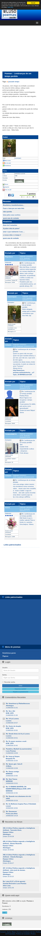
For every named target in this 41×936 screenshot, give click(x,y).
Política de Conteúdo (23, 934)
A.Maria (8, 766)
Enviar (6, 184)
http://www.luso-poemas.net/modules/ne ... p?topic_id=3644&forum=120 (23, 372)
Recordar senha (9, 682)
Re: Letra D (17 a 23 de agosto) (14, 881)
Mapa (13, 932)
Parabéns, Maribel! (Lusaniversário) (19, 749)
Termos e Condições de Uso (26, 932)
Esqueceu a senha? (20, 689)
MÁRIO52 (9, 773)
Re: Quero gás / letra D (14, 764)
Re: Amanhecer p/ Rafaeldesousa (18, 703)
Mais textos (8, 160)
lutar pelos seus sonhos (11, 215)
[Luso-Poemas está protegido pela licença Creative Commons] (6, 924)
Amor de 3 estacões (10, 225)
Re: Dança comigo (12, 771)
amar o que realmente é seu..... (14, 232)
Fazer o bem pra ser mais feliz (13, 208)
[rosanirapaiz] (20, 148)
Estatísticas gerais (9, 653)
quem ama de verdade (11, 218)
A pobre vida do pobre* (11, 228)
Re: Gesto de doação (13, 726)
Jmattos (8, 385)
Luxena (8, 721)
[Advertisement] (20, 48)
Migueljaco (9, 257)
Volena (7, 507)
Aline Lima (7, 885)
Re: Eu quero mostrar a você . (16, 741)
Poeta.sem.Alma (11, 813)
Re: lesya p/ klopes (13, 756)
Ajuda (9, 932)
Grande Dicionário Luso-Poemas (14, 883)
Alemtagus (10, 705)
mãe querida (7, 211)
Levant (8, 806)
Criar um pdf (8, 189)
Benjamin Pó (10, 758)
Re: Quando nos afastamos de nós (18, 796)
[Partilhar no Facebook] (9, 195)
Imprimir (7, 187)
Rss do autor (7, 163)
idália (8, 798)
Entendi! (33, 3)
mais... (5, 912)
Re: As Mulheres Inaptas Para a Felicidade (21, 804)
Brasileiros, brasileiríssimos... (13, 205)
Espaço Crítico (8, 832)
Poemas (8, 73)
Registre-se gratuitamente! (20, 692)
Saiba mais (10, 7)
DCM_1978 (9, 713)
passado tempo (13, 81)
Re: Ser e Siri (10, 711)
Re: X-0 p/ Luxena (12, 718)
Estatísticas (8, 165)
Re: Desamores (11, 811)
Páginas (5, 656)
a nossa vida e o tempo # (12, 235)
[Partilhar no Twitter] (12, 195)
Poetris (33, 934)
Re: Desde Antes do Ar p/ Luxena (18, 734)
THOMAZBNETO (11, 434)
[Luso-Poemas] (20, 14)
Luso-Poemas (11, 751)
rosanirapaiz (12, 297)
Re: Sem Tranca (11, 779)
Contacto (3, 932)
